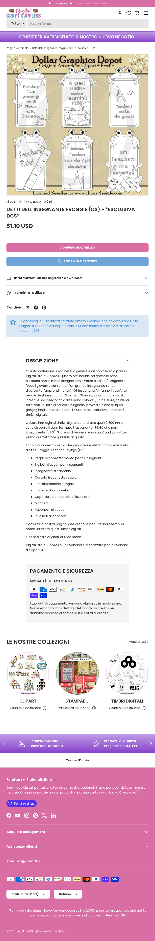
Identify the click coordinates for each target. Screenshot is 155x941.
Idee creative (77, 524)
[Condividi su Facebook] (36, 307)
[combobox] (77, 23)
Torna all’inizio (77, 760)
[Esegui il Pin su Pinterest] (44, 307)
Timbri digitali (127, 701)
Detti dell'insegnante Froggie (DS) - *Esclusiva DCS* (63, 48)
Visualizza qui (96, 3)
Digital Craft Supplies (29, 931)
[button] (137, 13)
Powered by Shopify (55, 931)
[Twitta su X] (28, 307)
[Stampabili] (77, 673)
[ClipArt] (28, 673)
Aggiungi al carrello (77, 248)
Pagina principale (17, 48)
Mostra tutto (138, 641)
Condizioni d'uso (114, 432)
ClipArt (28, 701)
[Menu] (146, 13)
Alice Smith (14, 202)
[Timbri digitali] (127, 673)
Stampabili (77, 701)
